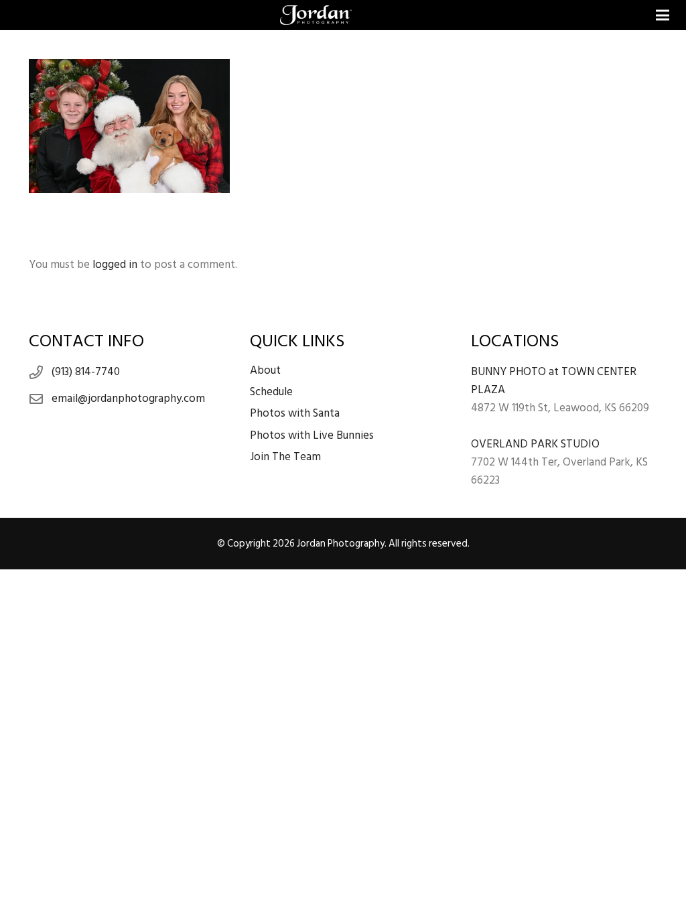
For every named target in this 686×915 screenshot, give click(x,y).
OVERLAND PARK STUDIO (535, 444)
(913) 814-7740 (86, 371)
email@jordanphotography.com (128, 398)
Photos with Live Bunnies (312, 435)
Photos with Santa (295, 413)
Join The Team (285, 456)
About (265, 370)
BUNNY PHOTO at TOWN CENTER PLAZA (553, 380)
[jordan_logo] (316, 15)
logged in (114, 264)
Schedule (271, 391)
